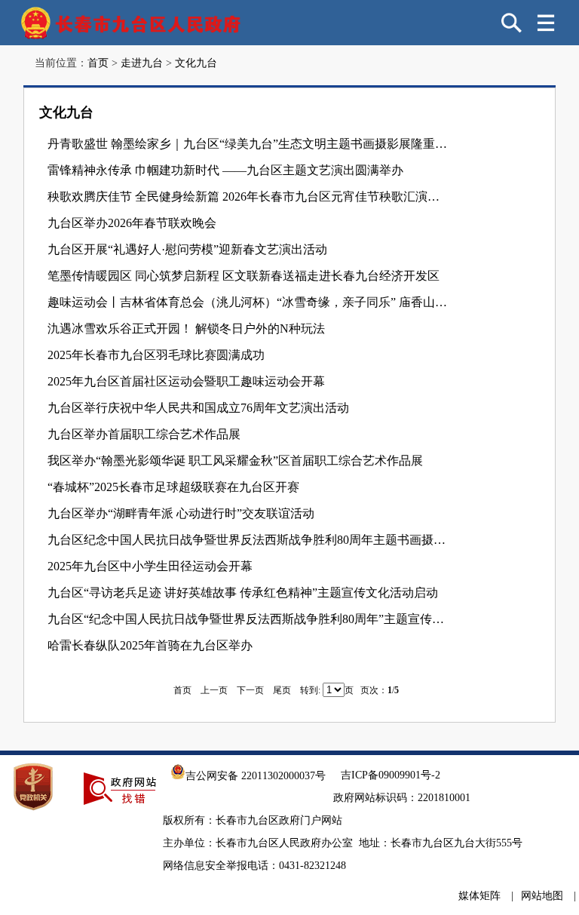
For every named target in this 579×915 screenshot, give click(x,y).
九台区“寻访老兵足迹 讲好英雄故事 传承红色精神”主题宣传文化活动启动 (242, 592)
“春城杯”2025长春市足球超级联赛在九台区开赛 (173, 487)
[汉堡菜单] (546, 23)
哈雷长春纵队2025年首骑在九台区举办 (150, 645)
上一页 (214, 690)
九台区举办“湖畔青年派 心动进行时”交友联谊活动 (180, 513)
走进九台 (142, 63)
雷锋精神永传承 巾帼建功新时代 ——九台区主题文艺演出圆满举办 (225, 170)
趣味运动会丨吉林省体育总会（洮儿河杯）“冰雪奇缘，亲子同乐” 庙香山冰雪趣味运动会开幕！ (248, 302)
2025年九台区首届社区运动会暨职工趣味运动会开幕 (186, 381)
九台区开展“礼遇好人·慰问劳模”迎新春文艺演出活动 (187, 249)
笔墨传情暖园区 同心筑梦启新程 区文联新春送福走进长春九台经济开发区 (243, 275)
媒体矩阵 (479, 895)
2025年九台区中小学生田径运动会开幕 (150, 566)
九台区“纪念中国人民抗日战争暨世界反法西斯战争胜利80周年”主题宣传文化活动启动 (248, 619)
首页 (98, 63)
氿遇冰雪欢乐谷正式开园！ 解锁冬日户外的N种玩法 (186, 328)
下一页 (250, 690)
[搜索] (512, 23)
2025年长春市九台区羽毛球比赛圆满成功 (156, 354)
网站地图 (542, 895)
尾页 (282, 690)
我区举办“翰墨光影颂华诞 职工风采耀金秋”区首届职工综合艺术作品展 (235, 460)
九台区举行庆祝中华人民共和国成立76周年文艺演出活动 (198, 407)
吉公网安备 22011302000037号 (255, 775)
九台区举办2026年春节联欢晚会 (131, 222)
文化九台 (196, 63)
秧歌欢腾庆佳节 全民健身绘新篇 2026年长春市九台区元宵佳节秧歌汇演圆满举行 (248, 196)
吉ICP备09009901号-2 (390, 775)
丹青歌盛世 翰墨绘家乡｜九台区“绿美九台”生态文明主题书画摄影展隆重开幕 (248, 143)
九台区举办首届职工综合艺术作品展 (143, 434)
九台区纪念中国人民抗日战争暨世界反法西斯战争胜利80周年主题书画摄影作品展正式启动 (248, 539)
